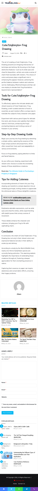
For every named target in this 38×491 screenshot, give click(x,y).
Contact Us (21, 483)
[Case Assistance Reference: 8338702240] (7, 465)
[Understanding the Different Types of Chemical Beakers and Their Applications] (7, 455)
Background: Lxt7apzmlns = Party (23, 444)
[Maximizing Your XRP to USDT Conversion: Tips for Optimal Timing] (10, 312)
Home (5, 37)
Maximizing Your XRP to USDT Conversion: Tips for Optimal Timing (9, 321)
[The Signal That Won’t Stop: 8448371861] (28, 332)
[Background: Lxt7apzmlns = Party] (7, 446)
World (10, 37)
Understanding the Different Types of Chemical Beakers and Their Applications (24, 454)
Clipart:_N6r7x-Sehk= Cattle (21, 426)
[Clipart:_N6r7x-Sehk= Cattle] (7, 429)
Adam (6, 53)
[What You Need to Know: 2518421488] (28, 312)
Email (4, 389)
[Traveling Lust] (12, 2)
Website (4, 397)
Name (4, 382)
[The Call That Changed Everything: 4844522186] (7, 438)
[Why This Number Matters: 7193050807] (10, 332)
